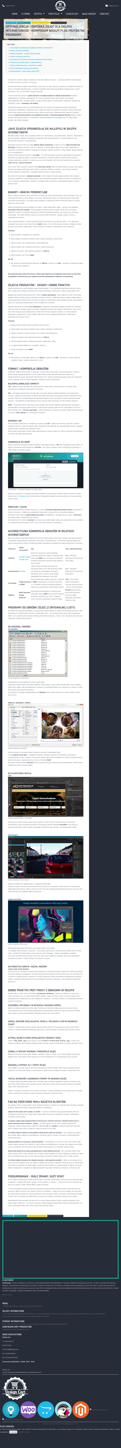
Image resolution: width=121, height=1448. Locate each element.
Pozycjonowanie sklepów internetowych (15, 1316)
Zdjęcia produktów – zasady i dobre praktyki (25, 54)
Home (15, 14)
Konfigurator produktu (9, 1329)
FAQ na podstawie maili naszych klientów (24, 68)
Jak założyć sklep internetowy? (39, 1316)
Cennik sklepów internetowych (12, 1314)
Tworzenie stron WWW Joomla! (21, 1324)
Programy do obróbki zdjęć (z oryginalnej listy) (26, 62)
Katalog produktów (61, 1324)
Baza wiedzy (89, 14)
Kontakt (104, 14)
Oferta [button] (38, 14)
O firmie (25, 14)
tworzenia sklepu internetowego (51, 118)
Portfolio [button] (54, 14)
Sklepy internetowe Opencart (55, 1314)
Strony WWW (6, 1324)
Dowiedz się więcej (24, 1432)
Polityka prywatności (31, 1306)
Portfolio (13, 1306)
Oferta (8, 1306)
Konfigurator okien (23, 1329)
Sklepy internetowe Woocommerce (34, 1314)
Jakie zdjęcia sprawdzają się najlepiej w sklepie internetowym (31, 48)
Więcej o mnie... (7, 1295)
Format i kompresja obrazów (20, 56)
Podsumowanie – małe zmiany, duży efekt (24, 71)
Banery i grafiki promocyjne (19, 51)
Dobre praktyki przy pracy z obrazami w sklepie (26, 65)
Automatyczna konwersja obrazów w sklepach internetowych (31, 59)
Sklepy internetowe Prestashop (75, 1314)
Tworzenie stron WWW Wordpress (43, 1324)
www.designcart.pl (68, 1424)
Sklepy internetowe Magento (95, 1314)
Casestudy (72, 14)
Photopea (50, 953)
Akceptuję (13, 1432)
